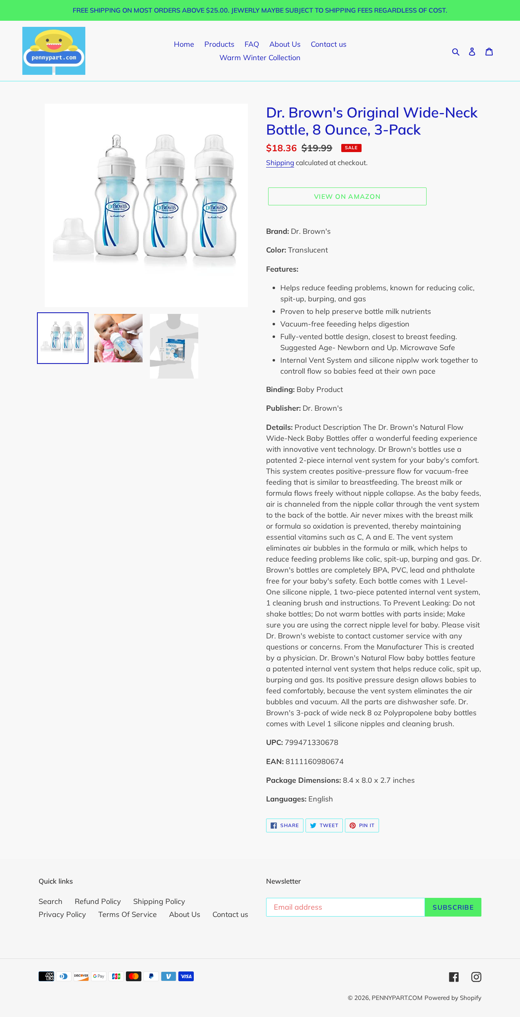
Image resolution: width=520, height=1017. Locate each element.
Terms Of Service (127, 914)
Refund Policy (98, 901)
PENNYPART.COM (397, 998)
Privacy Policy (62, 914)
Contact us (230, 914)
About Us (184, 914)
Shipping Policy (159, 901)
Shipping (280, 162)
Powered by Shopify (453, 998)
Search (51, 901)
